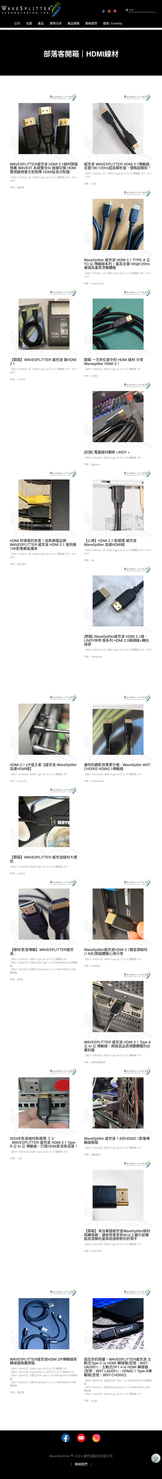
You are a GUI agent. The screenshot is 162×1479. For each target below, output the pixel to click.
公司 (17, 23)
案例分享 (56, 23)
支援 (29, 23)
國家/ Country (112, 23)
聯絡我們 (91, 23)
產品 (41, 23)
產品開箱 (73, 23)
